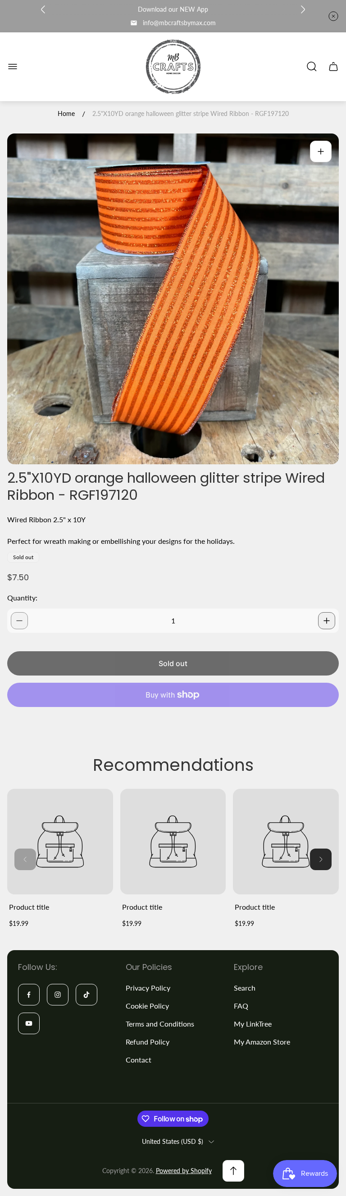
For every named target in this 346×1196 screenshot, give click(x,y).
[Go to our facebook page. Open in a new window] (29, 994)
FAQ (241, 1005)
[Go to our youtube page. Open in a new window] (29, 1023)
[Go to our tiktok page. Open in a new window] (86, 994)
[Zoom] (321, 151)
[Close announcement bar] (333, 16)
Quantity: (22, 597)
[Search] (312, 66)
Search (244, 987)
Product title (29, 907)
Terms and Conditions (160, 1023)
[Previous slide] (43, 9)
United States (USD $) (172, 1141)
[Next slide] (302, 9)
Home (66, 113)
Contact (138, 1059)
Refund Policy (147, 1041)
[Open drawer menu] (12, 66)
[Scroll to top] (233, 1171)
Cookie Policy (147, 1005)
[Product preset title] (60, 841)
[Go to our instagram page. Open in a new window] (57, 994)
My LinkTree (253, 1023)
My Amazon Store (262, 1041)
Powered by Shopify (184, 1170)
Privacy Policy (148, 987)
